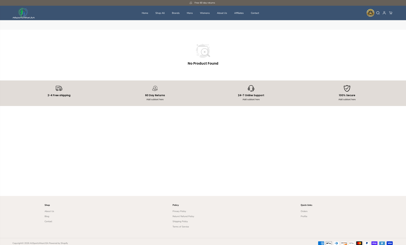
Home (145, 12)
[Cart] (390, 13)
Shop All (160, 12)
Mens (190, 12)
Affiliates (239, 12)
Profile (304, 216)
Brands (176, 12)
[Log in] (384, 13)
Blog (47, 216)
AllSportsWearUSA (39, 243)
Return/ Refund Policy (183, 216)
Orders (304, 211)
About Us (222, 12)
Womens (205, 12)
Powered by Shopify (58, 243)
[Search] (378, 13)
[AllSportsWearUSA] (24, 13)
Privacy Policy (179, 211)
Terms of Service (181, 226)
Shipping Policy (180, 221)
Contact (255, 12)
